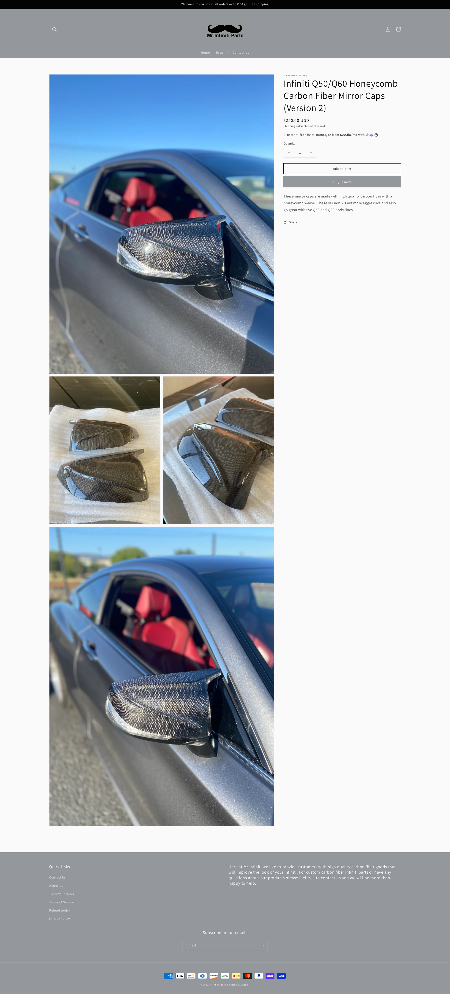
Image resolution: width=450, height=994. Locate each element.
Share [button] (293, 222)
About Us (56, 885)
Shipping (290, 126)
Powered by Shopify (238, 984)
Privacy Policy (59, 918)
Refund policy (59, 910)
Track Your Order (62, 894)
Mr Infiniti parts (218, 984)
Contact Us (57, 877)
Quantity (289, 143)
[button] (54, 29)
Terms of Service (61, 902)
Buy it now (342, 182)
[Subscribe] (262, 945)
